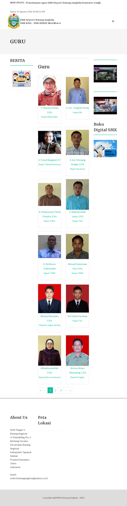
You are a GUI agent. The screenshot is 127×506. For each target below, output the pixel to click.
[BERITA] (21, 78)
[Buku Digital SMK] (105, 148)
